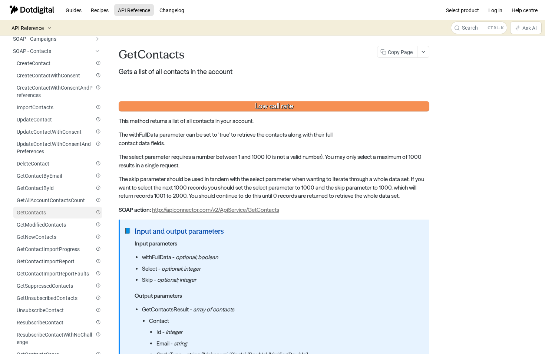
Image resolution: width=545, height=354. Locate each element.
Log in (495, 10)
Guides (74, 10)
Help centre (525, 10)
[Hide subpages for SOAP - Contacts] (97, 51)
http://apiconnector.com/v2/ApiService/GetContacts (215, 209)
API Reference (134, 10)
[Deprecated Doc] (98, 63)
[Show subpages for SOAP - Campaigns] (97, 39)
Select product (462, 10)
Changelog (171, 10)
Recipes (100, 10)
